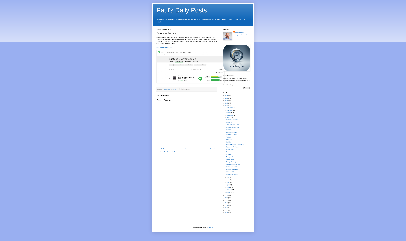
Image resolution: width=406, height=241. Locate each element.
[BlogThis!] (183, 89)
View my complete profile (240, 35)
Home (187, 149)
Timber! (228, 137)
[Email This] (181, 89)
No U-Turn (229, 154)
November (229, 110)
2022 (226, 105)
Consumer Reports (231, 134)
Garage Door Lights (232, 162)
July (227, 177)
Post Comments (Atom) (171, 152)
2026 (226, 95)
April (227, 185)
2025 (226, 98)
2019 (226, 200)
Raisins (228, 129)
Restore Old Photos (231, 174)
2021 (226, 195)
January (228, 192)
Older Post (213, 149)
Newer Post (160, 149)
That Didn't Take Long (232, 125)
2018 (226, 203)
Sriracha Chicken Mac (232, 127)
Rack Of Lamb (230, 152)
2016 (226, 207)
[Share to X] (185, 89)
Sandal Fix (229, 122)
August (228, 117)
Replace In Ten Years (232, 147)
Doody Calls (229, 157)
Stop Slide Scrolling (232, 120)
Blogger (210, 227)
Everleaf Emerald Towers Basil (235, 144)
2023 (226, 103)
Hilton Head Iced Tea (232, 167)
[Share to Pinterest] (189, 89)
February (229, 190)
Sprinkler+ (229, 142)
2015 (226, 210)
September (229, 115)
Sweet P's (229, 139)
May (227, 182)
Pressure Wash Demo (232, 169)
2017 (226, 205)
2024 (226, 100)
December (229, 107)
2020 (226, 198)
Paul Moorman (239, 32)
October (228, 112)
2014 (226, 212)
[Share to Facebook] (187, 89)
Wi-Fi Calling (230, 172)
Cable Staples (230, 159)
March (228, 187)
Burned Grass (230, 149)
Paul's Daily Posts (181, 10)
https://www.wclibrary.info (164, 47)
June (228, 180)
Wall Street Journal (231, 132)
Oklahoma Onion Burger (233, 164)
